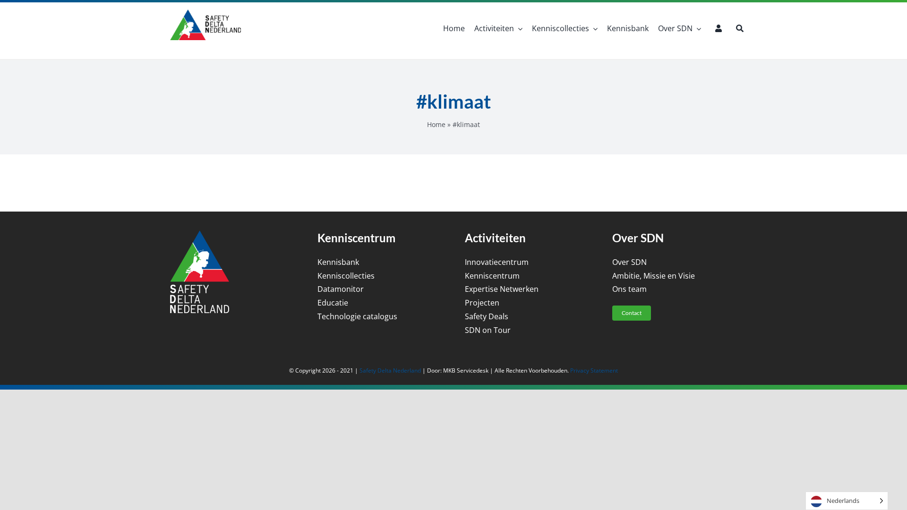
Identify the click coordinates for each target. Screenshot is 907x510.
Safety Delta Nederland (390, 370)
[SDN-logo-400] (205, 13)
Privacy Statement (594, 370)
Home (436, 124)
